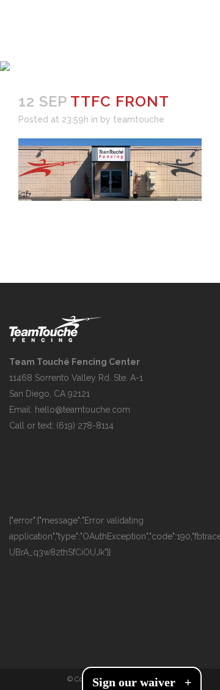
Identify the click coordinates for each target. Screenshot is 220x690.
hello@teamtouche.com (82, 409)
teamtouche (138, 119)
